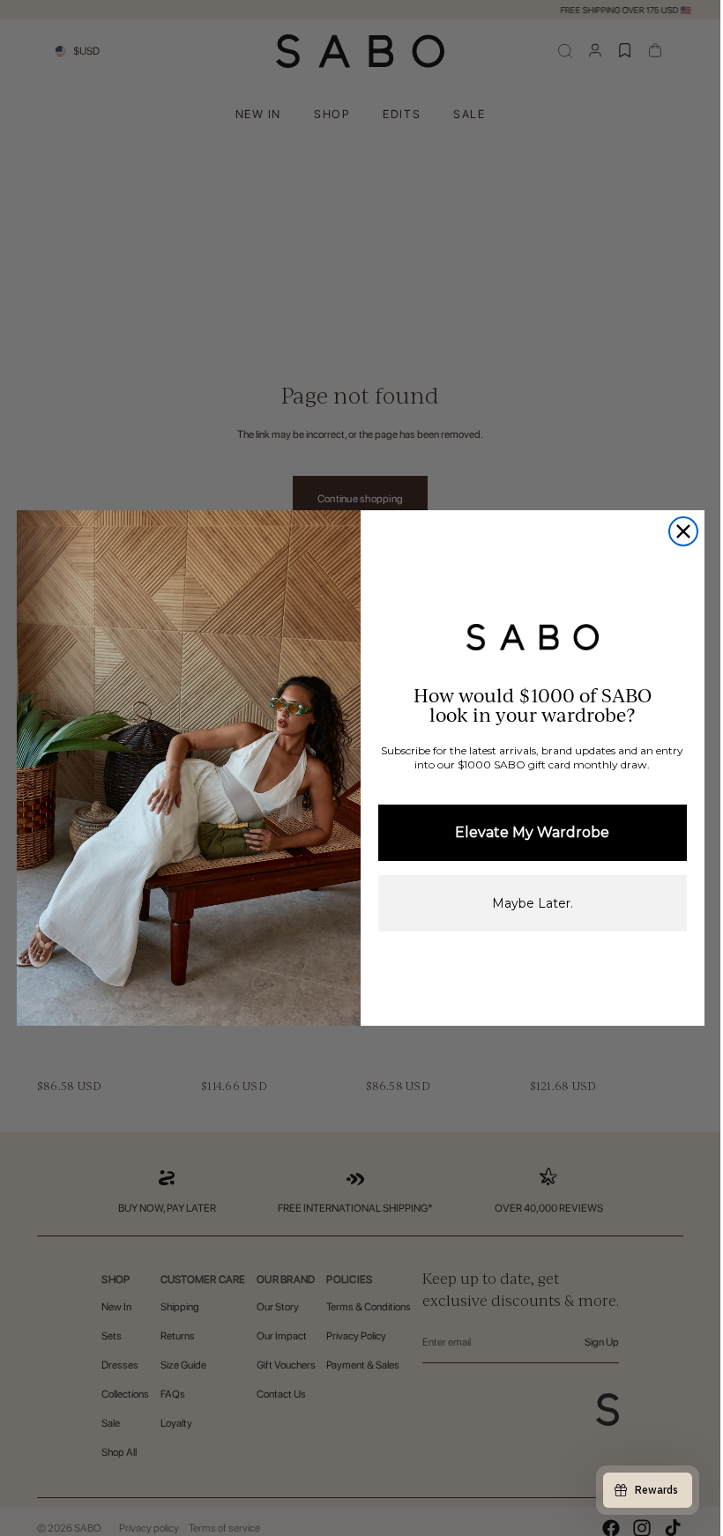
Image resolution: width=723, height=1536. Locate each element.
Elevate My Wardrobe (532, 832)
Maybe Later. (532, 903)
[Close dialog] (683, 531)
